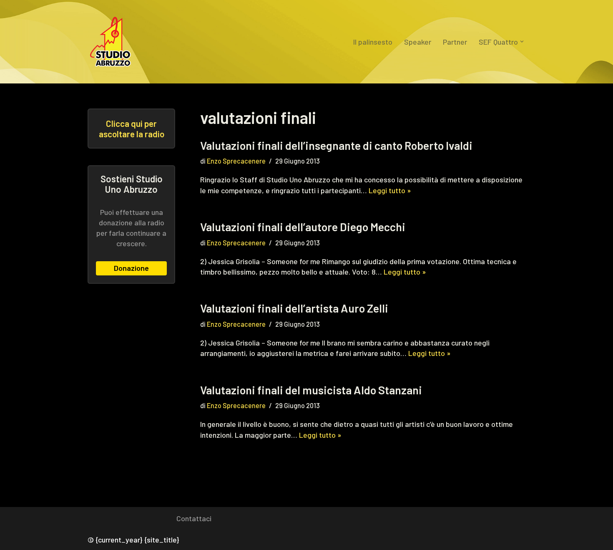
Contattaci (193, 518)
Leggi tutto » (390, 190)
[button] (522, 41)
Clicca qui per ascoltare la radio (131, 128)
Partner (455, 41)
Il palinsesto (372, 41)
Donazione (131, 267)
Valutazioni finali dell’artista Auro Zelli (294, 308)
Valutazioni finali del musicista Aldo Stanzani (311, 389)
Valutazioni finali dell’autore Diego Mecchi (302, 226)
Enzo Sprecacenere (236, 161)
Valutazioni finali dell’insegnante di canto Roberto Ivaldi (336, 145)
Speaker (417, 41)
